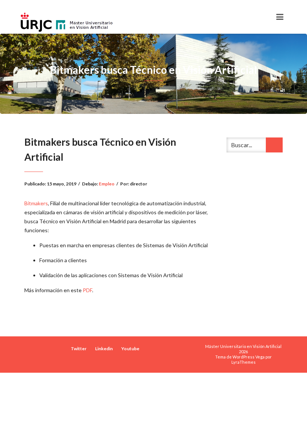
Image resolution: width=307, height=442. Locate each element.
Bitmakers (36, 203)
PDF (87, 290)
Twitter (78, 348)
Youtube (130, 348)
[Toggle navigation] (279, 17)
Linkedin (104, 348)
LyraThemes (243, 362)
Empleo (107, 184)
